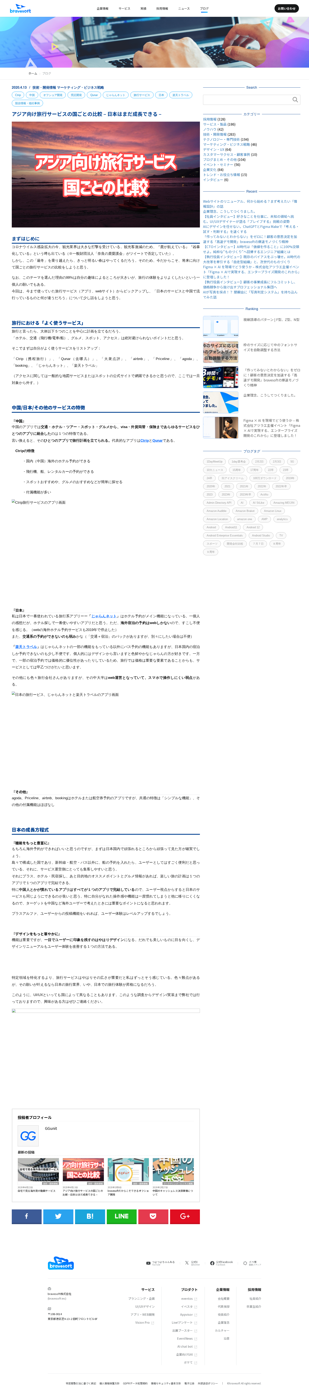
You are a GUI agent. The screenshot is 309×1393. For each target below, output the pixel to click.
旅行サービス (142, 95)
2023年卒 (245, 494)
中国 (32, 95)
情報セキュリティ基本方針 (166, 1383)
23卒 (286, 470)
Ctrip (18, 95)
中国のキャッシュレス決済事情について (173, 1192)
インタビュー (213, 179)
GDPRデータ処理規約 (135, 1383)
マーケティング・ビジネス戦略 (80, 87)
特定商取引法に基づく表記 (81, 1383)
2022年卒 (281, 486)
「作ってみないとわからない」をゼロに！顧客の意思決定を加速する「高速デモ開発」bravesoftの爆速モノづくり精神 (250, 239)
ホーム (32, 73)
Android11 (231, 527)
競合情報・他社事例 (27, 103)
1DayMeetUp (214, 461)
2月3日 (277, 461)
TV (281, 535)
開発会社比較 (235, 543)
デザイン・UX (213, 149)
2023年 (226, 494)
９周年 (211, 551)
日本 (161, 95)
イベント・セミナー (218, 164)
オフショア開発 (52, 95)
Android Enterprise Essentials (225, 535)
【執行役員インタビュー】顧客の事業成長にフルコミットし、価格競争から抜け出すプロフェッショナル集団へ (250, 284)
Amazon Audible (216, 511)
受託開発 (76, 95)
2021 (227, 486)
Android (211, 527)
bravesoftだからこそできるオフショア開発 (128, 1192)
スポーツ (212, 543)
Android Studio (261, 535)
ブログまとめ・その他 (220, 159)
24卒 (209, 478)
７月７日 (258, 543)
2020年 (211, 486)
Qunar (94, 95)
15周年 (236, 470)
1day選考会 (239, 461)
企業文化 (210, 169)
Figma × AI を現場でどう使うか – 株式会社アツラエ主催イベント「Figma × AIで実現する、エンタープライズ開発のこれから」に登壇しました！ (251, 271)
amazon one (244, 519)
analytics (282, 519)
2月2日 (259, 461)
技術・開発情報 (45, 87)
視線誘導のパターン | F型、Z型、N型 (271, 319)
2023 (210, 494)
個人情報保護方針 (109, 1383)
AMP (264, 519)
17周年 (254, 470)
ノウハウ (210, 129)
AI (242, 502)
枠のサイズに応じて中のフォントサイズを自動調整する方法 (270, 347)
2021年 (244, 486)
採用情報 (210, 119)
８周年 (277, 543)
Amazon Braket (245, 511)
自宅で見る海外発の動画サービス (36, 1190)
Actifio (264, 494)
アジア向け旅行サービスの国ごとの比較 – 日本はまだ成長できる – (83, 1192)
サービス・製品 (215, 124)
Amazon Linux (272, 511)
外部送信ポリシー (208, 1383)
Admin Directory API (219, 502)
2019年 (290, 478)
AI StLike (258, 502)
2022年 (262, 486)
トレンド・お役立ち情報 (221, 174)
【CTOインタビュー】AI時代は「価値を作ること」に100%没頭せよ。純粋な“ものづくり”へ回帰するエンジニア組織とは (251, 249)
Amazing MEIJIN (283, 502)
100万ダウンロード (265, 478)
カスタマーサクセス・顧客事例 (226, 154)
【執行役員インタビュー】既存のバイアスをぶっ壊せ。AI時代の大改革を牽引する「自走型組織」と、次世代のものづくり (251, 259)
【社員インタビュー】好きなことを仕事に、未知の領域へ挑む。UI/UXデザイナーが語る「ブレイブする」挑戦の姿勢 (248, 219)
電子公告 (189, 1383)
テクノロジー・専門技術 (221, 139)
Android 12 (253, 527)
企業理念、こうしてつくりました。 (230, 211)
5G (292, 461)
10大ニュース (215, 470)
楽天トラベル (181, 95)
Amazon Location (217, 519)
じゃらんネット (115, 95)
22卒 (271, 470)
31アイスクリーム (233, 478)
